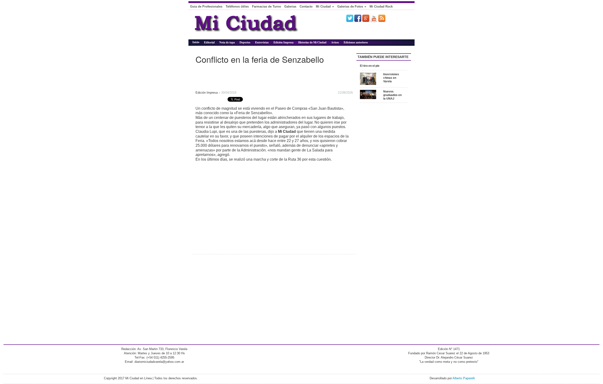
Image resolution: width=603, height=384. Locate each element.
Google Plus (365, 18)
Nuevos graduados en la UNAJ (392, 95)
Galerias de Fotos (350, 6)
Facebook (357, 18)
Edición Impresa (283, 42)
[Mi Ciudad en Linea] (257, 26)
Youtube (373, 18)
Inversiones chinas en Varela (391, 78)
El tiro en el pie (369, 65)
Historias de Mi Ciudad (312, 42)
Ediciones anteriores (356, 42)
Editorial (209, 42)
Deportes (245, 42)
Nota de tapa (227, 42)
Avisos (335, 42)
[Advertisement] (264, 76)
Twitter (349, 18)
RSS (381, 18)
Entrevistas (262, 42)
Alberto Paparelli (463, 378)
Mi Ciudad (324, 6)
